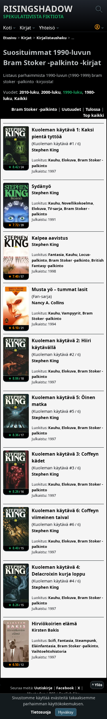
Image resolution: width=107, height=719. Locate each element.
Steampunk (85, 640)
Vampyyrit (71, 313)
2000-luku (50, 92)
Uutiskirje (43, 687)
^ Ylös (97, 684)
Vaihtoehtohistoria (49, 651)
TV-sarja (55, 208)
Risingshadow (37, 11)
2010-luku (29, 92)
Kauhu (54, 160)
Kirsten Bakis (45, 630)
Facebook (65, 687)
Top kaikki (93, 115)
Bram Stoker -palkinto (34, 109)
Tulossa (93, 109)
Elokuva (69, 160)
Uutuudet (71, 109)
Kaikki (20, 98)
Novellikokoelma (77, 203)
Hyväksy (65, 712)
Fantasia (56, 254)
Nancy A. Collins (48, 302)
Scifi (52, 640)
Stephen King (45, 150)
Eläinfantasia (44, 645)
